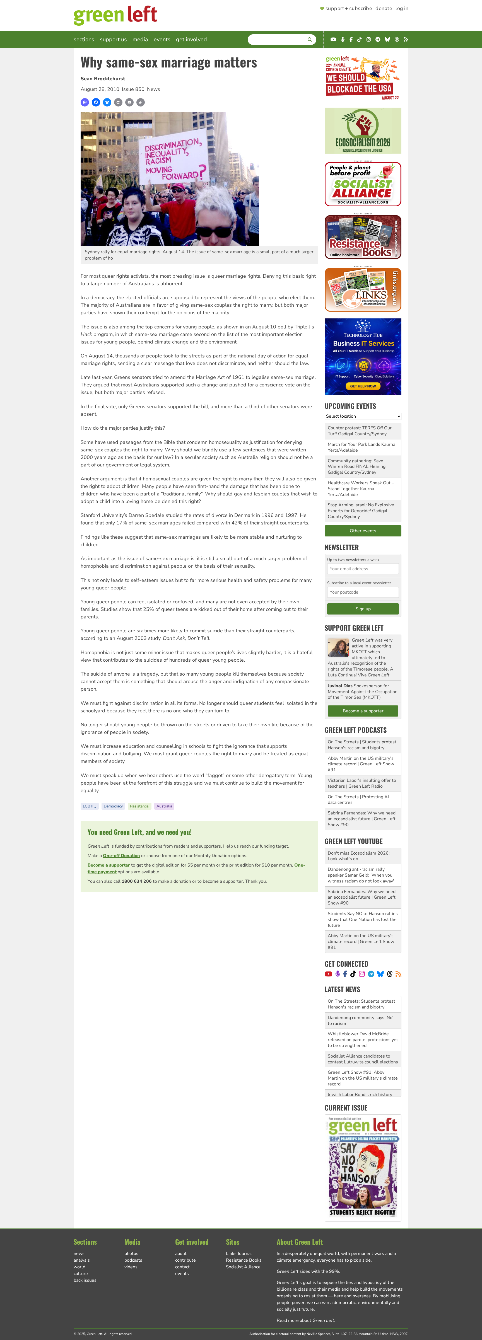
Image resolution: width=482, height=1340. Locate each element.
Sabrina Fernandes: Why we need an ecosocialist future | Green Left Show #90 (362, 819)
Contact (182, 1267)
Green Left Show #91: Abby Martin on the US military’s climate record (363, 1062)
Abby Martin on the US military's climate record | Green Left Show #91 (361, 764)
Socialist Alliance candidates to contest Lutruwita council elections (363, 1043)
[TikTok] (353, 974)
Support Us (113, 39)
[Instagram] (362, 974)
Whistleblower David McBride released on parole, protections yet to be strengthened (363, 1023)
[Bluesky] (107, 102)
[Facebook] (96, 102)
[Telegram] (371, 974)
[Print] (118, 102)
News (153, 89)
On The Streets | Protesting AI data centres (358, 800)
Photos (131, 1253)
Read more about (305, 1320)
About (181, 1253)
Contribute (185, 1260)
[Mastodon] (85, 102)
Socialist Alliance (243, 1267)
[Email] (129, 102)
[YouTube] (328, 974)
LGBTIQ (90, 806)
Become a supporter (109, 865)
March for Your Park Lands (354, 444)
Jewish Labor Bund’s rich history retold (360, 1081)
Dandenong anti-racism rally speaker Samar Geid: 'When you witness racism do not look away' (361, 875)
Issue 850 (133, 89)
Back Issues (85, 1280)
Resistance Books (244, 1260)
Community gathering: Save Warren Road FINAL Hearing (356, 464)
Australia (164, 806)
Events (162, 39)
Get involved (191, 39)
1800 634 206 (137, 881)
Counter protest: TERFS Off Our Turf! (360, 431)
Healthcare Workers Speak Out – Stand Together (361, 486)
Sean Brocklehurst (103, 78)
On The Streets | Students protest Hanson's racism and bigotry (362, 745)
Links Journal (239, 1253)
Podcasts (133, 1260)
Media (140, 39)
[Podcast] (337, 974)
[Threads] (390, 974)
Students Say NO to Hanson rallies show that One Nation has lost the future (363, 919)
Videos (131, 1267)
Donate (383, 9)
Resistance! (139, 806)
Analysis (82, 1260)
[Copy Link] (140, 102)
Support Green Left (354, 628)
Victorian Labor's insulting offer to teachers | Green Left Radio (362, 783)
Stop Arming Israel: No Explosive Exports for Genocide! (361, 508)
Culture (81, 1274)
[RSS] (398, 974)
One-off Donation (121, 856)
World (79, 1267)
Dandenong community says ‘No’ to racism (360, 1004)
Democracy (113, 806)
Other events (363, 531)
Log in (402, 9)
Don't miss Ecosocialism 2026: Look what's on (359, 856)
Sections (84, 39)
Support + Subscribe (349, 9)
